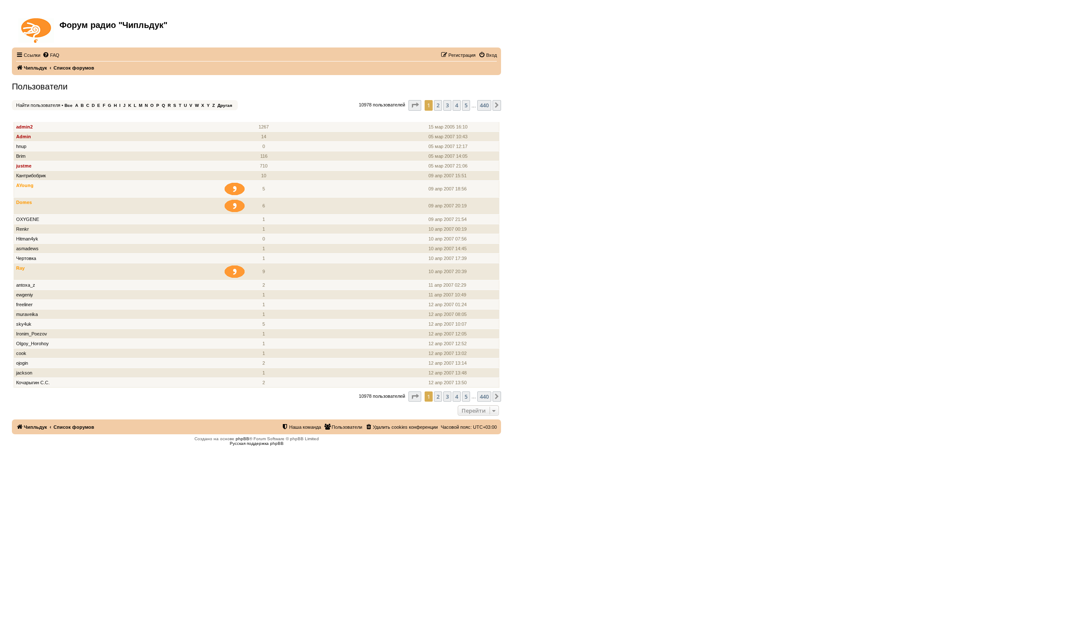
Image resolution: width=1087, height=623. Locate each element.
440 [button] (484, 105)
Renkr (22, 229)
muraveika (27, 314)
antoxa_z (25, 285)
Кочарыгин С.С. (33, 382)
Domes (24, 202)
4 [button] (456, 105)
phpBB (242, 438)
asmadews (27, 248)
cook (21, 353)
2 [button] (437, 105)
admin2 (24, 126)
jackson (24, 372)
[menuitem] (50, 55)
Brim (20, 156)
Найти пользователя (38, 105)
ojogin (22, 363)
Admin (23, 136)
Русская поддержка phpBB (257, 443)
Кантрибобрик (31, 175)
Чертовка (26, 258)
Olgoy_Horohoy (32, 343)
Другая (224, 105)
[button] (414, 105)
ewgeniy (24, 294)
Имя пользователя (38, 117)
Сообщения (264, 117)
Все (69, 105)
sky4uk (23, 324)
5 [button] (466, 105)
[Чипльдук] (36, 29)
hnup (21, 146)
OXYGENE (27, 219)
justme (23, 165)
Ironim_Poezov (31, 333)
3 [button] (447, 105)
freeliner (24, 304)
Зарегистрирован (449, 117)
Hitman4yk (27, 238)
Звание (238, 117)
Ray (20, 268)
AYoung (25, 185)
